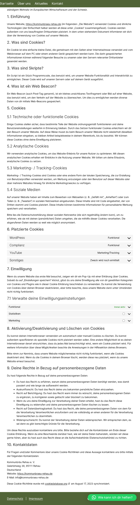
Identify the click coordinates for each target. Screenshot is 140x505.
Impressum (36, 498)
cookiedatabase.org (56, 483)
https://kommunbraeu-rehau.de (43, 24)
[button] (112, 497)
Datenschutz (15, 498)
